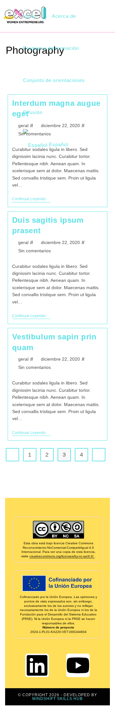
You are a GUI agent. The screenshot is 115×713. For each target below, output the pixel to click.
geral (23, 242)
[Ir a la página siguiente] (98, 454)
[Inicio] (7, 60)
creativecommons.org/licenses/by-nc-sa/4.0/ (62, 556)
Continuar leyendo (31, 199)
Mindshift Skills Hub (57, 698)
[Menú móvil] (112, 16)
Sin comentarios (34, 250)
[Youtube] (78, 665)
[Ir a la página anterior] (12, 454)
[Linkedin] (37, 665)
